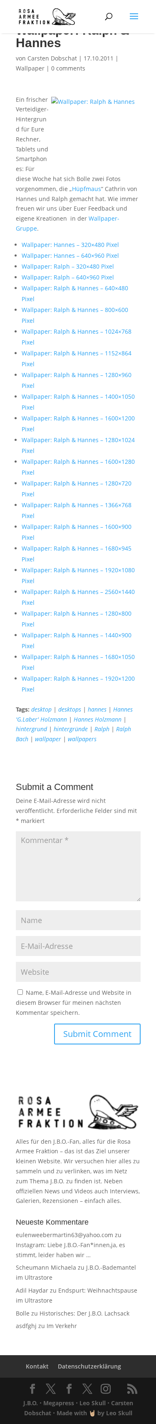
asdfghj (26, 1326)
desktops (69, 709)
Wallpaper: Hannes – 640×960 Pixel (70, 255)
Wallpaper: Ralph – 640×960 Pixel (68, 277)
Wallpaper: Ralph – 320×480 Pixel (68, 266)
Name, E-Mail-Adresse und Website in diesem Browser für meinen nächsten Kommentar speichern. (73, 1002)
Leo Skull (92, 1403)
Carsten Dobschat (52, 58)
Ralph (101, 729)
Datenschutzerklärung (89, 1366)
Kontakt (37, 1366)
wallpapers (82, 739)
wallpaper (48, 739)
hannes (97, 709)
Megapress (58, 1403)
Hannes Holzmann (97, 719)
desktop (41, 709)
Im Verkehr (62, 1326)
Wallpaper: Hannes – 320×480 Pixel (70, 245)
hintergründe (71, 729)
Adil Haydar (32, 1290)
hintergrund (31, 729)
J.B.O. (30, 1403)
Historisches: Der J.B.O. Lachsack (84, 1313)
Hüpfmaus (86, 189)
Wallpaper (30, 68)
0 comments (68, 68)
